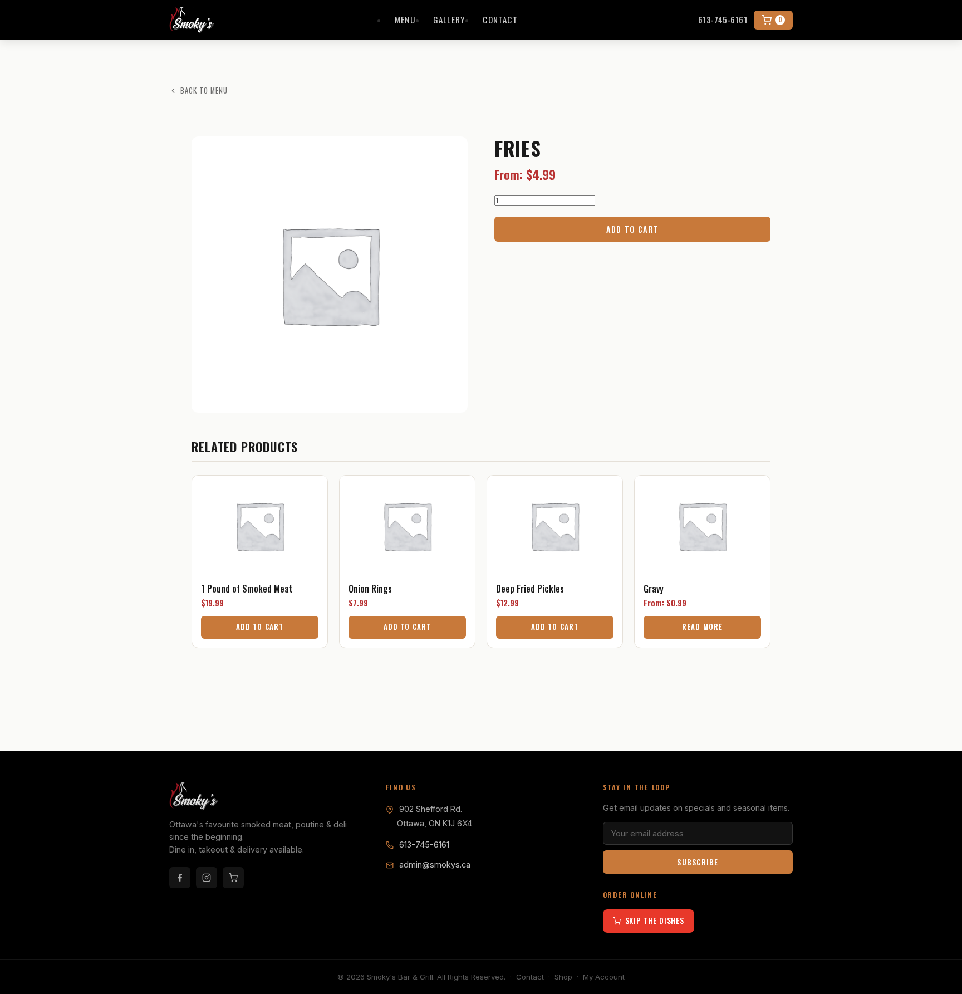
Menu (405, 19)
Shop (563, 976)
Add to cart (632, 229)
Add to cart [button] (259, 626)
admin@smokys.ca (434, 864)
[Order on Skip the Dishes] (233, 877)
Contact (500, 19)
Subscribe (697, 862)
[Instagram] (206, 877)
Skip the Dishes (654, 920)
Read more (702, 626)
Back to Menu (204, 90)
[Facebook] (179, 877)
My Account (604, 976)
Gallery (449, 19)
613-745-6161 (722, 20)
